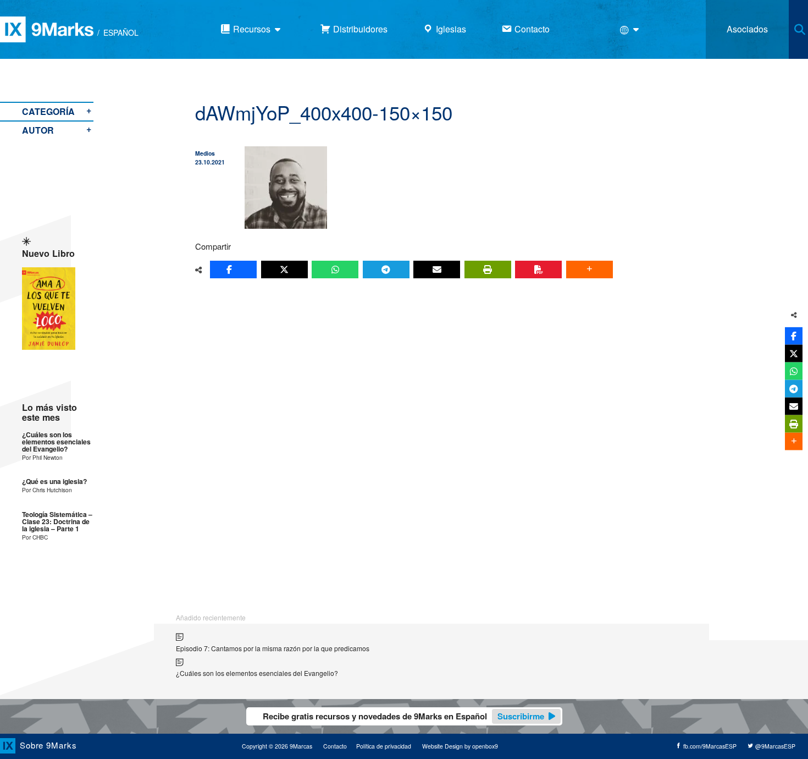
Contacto (335, 746)
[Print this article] (487, 269)
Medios (205, 153)
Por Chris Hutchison (47, 490)
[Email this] (436, 269)
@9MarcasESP (774, 746)
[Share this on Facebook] (233, 269)
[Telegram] (386, 269)
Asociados (747, 29)
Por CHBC (35, 537)
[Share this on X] (284, 269)
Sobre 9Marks (48, 745)
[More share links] (589, 269)
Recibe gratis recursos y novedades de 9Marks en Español (403, 716)
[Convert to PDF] (538, 269)
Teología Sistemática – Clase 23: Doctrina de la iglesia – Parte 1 (57, 522)
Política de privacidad (383, 746)
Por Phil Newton (42, 457)
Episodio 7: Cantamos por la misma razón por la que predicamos (272, 648)
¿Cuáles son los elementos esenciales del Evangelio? (56, 442)
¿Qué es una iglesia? (54, 481)
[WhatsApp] (335, 269)
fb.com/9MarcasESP (709, 746)
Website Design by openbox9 (460, 746)
